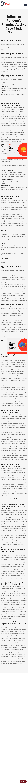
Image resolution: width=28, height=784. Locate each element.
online (6, 336)
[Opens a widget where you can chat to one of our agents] (23, 781)
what (12, 59)
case (25, 553)
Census (2, 561)
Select (8, 298)
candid (13, 308)
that (18, 274)
